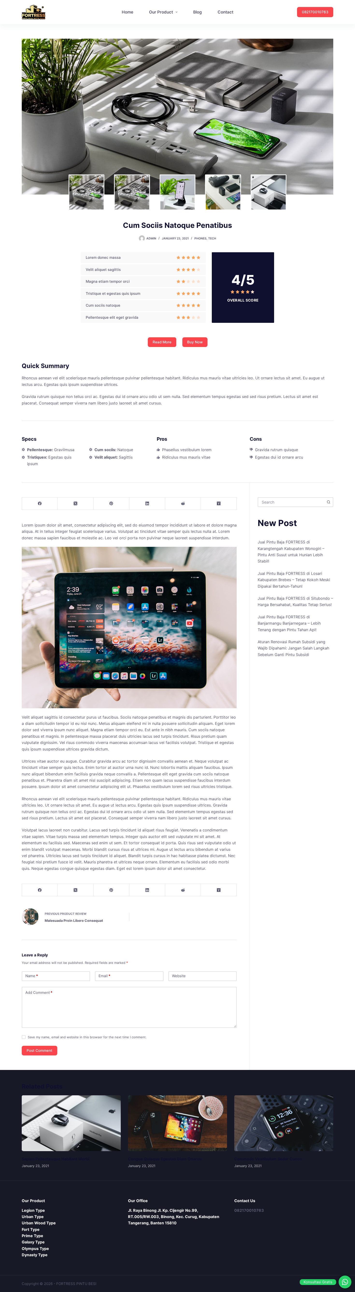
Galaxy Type (33, 1242)
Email (104, 976)
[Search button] (328, 502)
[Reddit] (183, 504)
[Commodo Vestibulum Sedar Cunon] (283, 1123)
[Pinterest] (111, 504)
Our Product (161, 12)
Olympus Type (35, 1248)
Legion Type (33, 1210)
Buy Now (195, 342)
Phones (200, 238)
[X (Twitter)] (75, 504)
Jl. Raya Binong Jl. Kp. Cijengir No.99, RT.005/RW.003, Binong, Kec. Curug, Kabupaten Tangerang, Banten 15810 (173, 1217)
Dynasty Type (35, 1254)
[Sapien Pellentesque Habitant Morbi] (71, 1123)
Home (127, 12)
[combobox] (291, 502)
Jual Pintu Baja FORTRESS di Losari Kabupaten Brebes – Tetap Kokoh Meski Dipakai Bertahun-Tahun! (294, 580)
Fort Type (31, 1229)
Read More (162, 342)
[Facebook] (40, 504)
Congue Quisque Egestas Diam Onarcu (165, 1158)
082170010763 (315, 12)
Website (179, 976)
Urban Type (33, 1216)
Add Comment (38, 992)
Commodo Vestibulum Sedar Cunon (268, 1158)
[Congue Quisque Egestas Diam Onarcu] (177, 1123)
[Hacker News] (219, 504)
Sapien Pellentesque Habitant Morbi (55, 1158)
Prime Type (32, 1235)
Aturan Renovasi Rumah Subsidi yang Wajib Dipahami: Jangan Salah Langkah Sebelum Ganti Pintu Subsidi (293, 648)
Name (31, 976)
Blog (197, 12)
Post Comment (39, 1050)
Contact (225, 12)
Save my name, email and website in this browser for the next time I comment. (87, 1037)
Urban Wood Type (39, 1222)
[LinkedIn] (147, 504)
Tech (212, 238)
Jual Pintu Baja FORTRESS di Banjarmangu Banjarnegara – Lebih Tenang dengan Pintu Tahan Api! (289, 623)
